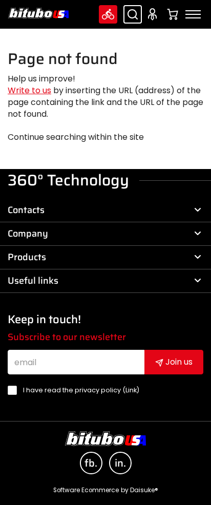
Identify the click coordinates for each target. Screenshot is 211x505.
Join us (178, 362)
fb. (91, 463)
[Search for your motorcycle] (108, 14)
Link (131, 390)
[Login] (154, 14)
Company (28, 233)
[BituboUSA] (38, 13)
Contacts (26, 210)
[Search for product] (132, 14)
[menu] (193, 14)
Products (27, 257)
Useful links (33, 281)
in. (120, 463)
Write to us (29, 90)
